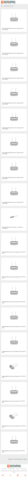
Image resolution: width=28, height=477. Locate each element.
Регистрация (11, 468)
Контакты (23, 468)
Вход (17, 468)
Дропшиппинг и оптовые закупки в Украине (11, 470)
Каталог (4, 468)
